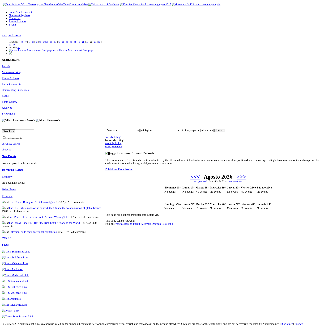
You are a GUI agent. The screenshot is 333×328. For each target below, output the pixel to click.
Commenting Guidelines (15, 90)
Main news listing (11, 72)
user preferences (11, 35)
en (22, 42)
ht (75, 42)
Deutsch (156, 223)
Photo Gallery (9, 101)
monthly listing (113, 143)
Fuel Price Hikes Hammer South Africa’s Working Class (39, 217)
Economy (7, 176)
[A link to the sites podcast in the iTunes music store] (17, 316)
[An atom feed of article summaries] (16, 251)
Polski (136, 223)
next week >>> (235, 181)
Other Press (9, 189)
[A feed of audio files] (12, 269)
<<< (195, 177)
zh (83, 42)
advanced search (11, 143)
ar (63, 42)
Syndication (8, 113)
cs (87, 42)
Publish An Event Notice (119, 169)
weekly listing (113, 137)
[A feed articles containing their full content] (14, 286)
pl (67, 42)
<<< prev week (201, 181)
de (71, 42)
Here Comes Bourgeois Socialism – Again (32, 202)
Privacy (298, 323)
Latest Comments (11, 84)
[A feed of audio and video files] (15, 275)
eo (10, 44)
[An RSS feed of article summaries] (15, 281)
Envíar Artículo (17, 21)
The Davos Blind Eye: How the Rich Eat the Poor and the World (44, 222)
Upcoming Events (12, 169)
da (95, 42)
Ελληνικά (145, 223)
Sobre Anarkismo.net (20, 12)
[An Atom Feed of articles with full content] (15, 257)
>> (19, 47)
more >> (6, 237)
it (33, 42)
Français (118, 223)
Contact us (14, 18)
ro (99, 42)
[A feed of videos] (15, 263)
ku (79, 42)
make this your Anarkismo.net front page (72, 50)
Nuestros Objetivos (19, 15)
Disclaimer (287, 323)
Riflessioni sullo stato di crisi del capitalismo (33, 231)
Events (12, 24)
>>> (241, 177)
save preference (113, 146)
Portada (6, 66)
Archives (7, 107)
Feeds (5, 244)
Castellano (167, 223)
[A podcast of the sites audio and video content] (10, 310)
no (55, 42)
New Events (9, 156)
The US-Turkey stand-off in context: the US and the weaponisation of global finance (55, 208)
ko (14, 44)
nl (59, 42)
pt (36, 42)
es (29, 42)
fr (26, 42)
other (45, 42)
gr (51, 42)
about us (6, 149)
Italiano (128, 223)
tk (40, 42)
